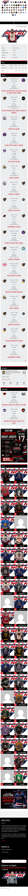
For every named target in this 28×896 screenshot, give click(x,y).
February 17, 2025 (14, 149)
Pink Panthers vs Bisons (14, 276)
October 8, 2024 (14, 345)
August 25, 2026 (14, 392)
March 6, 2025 (14, 133)
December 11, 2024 (14, 231)
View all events (24, 426)
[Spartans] (4, 372)
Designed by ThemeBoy (5, 888)
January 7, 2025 (14, 214)
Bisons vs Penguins (14, 259)
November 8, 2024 (14, 296)
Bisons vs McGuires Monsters (14, 292)
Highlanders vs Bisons (14, 227)
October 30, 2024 (14, 312)
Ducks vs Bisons (14, 178)
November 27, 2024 (14, 247)
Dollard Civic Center (6, 379)
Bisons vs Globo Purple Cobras (14, 243)
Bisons (14, 52)
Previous (3, 360)
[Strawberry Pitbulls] (24, 372)
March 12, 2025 (14, 117)
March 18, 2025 (14, 97)
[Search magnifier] (25, 861)
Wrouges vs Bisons (14, 129)
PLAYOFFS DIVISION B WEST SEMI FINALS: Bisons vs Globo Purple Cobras (14, 92)
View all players (24, 786)
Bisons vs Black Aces (14, 210)
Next (26, 360)
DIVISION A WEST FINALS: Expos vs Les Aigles (14, 422)
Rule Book (3, 840)
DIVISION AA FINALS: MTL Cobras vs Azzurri (14, 405)
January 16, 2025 (14, 198)
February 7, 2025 (14, 165)
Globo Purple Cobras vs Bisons (14, 145)
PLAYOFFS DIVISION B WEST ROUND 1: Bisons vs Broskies (14, 112)
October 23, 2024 (14, 328)
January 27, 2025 (14, 182)
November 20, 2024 (14, 263)
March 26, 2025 (14, 78)
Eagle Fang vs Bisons (14, 162)
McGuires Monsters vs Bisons (14, 341)
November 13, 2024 (14, 280)
